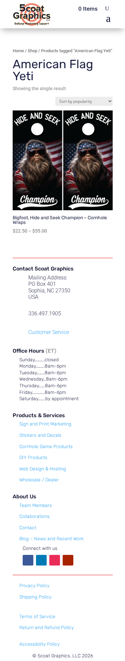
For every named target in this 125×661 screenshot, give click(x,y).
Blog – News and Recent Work (51, 539)
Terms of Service (37, 616)
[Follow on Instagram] (54, 560)
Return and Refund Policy (46, 627)
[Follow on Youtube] (68, 560)
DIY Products (33, 457)
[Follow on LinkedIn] (41, 560)
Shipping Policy (35, 597)
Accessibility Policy (39, 644)
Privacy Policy (34, 585)
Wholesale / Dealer (39, 480)
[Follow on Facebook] (28, 560)
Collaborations (34, 516)
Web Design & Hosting (42, 469)
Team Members (35, 505)
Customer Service (48, 332)
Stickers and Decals (40, 435)
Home (18, 50)
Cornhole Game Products (46, 446)
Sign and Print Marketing (45, 424)
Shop (32, 50)
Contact (27, 528)
